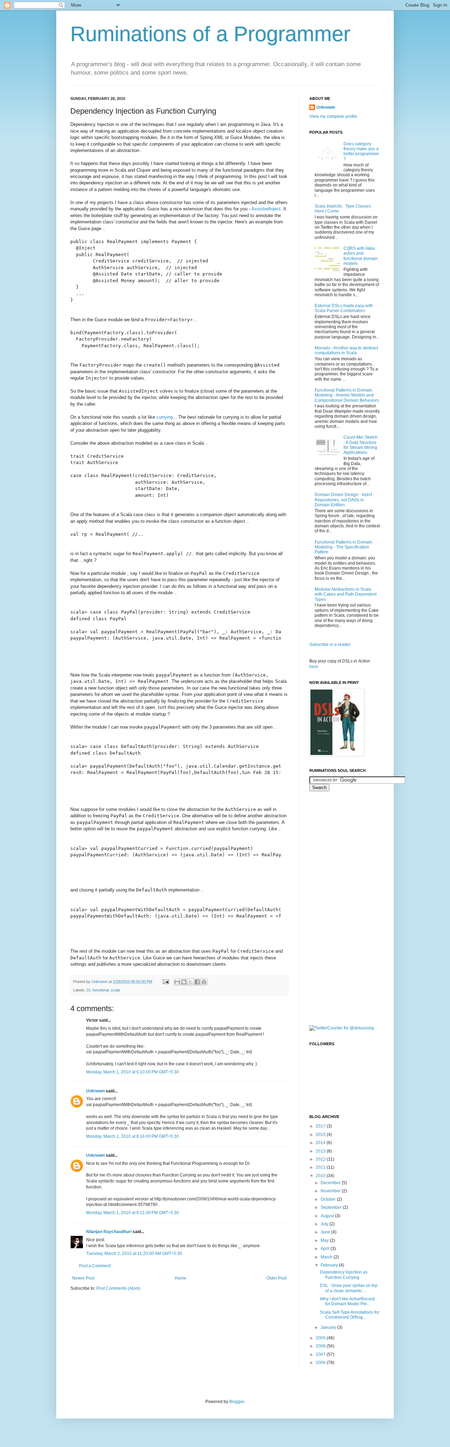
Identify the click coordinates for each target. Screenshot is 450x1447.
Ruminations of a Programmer (210, 34)
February (330, 1265)
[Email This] (177, 981)
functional (100, 990)
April (325, 1248)
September (332, 1207)
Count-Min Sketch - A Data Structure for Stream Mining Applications (360, 445)
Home (180, 1278)
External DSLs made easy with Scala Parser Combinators (344, 308)
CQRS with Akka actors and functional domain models (360, 256)
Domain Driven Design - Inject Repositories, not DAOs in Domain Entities (343, 499)
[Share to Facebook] (197, 981)
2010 (321, 1175)
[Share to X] (190, 981)
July (325, 1223)
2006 (321, 1362)
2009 (321, 1337)
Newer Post (83, 1278)
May (325, 1240)
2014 (321, 1142)
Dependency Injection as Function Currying (343, 1275)
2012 (321, 1159)
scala (115, 990)
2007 (321, 1354)
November (331, 1190)
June (326, 1232)
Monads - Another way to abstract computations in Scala (346, 350)
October (329, 1199)
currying (164, 417)
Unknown (95, 1091)
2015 (321, 1134)
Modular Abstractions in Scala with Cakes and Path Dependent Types (346, 594)
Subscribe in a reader (330, 644)
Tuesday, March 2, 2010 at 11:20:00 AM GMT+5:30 (134, 1253)
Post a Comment (95, 1265)
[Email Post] (165, 981)
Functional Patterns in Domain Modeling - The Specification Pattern (343, 547)
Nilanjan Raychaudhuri (108, 1231)
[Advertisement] (337, 907)
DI (88, 990)
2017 (321, 1126)
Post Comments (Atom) (118, 1288)
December (331, 1182)
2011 (321, 1167)
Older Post (276, 1278)
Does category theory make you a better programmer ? (361, 151)
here (313, 666)
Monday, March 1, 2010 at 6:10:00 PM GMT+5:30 (132, 1072)
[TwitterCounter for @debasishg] (341, 1028)
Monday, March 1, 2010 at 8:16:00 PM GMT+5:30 (132, 1136)
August (328, 1215)
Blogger (236, 1401)
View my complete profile (333, 116)
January (329, 1327)
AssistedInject (266, 208)
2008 (321, 1346)
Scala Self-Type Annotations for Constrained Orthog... (349, 1315)
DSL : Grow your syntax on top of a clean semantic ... (349, 1288)
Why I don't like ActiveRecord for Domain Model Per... (347, 1301)
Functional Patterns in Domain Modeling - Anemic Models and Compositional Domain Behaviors (347, 395)
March (327, 1257)
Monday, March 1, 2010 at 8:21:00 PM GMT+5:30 (132, 1212)
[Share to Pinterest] (203, 981)
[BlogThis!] (183, 981)
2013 (321, 1151)
